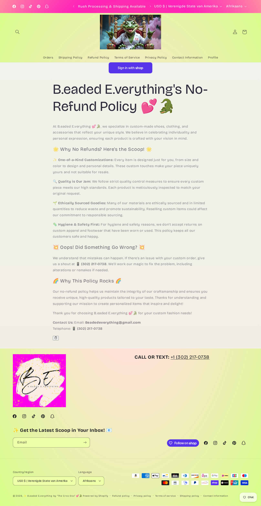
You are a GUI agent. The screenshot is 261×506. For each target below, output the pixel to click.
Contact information (215, 495)
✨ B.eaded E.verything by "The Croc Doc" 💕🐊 (52, 495)
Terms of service (165, 495)
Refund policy (121, 495)
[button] (17, 32)
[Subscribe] (85, 443)
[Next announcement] (150, 6)
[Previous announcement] (73, 6)
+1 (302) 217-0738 (190, 357)
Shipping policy (189, 495)
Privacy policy (142, 495)
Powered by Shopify (95, 495)
